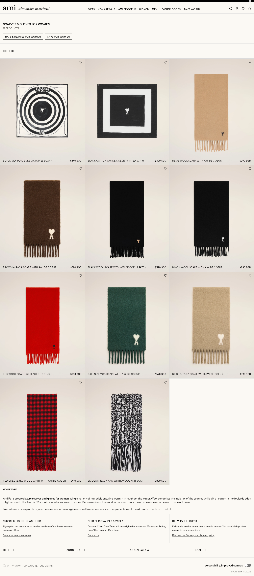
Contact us (93, 535)
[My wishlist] (243, 8)
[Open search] (231, 8)
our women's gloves (66, 509)
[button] (228, 565)
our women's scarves (102, 509)
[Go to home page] (28, 7)
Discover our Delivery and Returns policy (193, 535)
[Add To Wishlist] (81, 62)
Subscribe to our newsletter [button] (17, 535)
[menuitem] (91, 9)
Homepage (10, 489)
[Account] (237, 8)
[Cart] (249, 8)
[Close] (250, 1)
